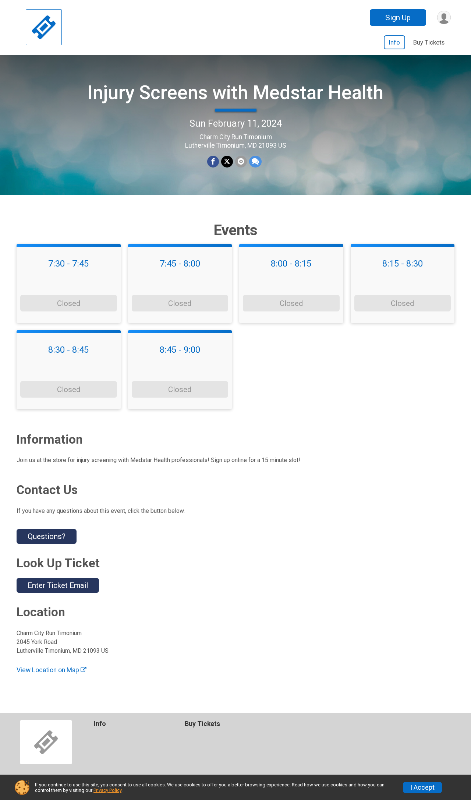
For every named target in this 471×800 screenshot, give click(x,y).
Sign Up (398, 17)
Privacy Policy (107, 790)
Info (394, 42)
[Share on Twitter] (227, 162)
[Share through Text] (255, 162)
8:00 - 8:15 (291, 263)
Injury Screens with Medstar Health (235, 92)
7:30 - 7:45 (68, 263)
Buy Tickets (429, 42)
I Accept (422, 787)
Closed (68, 303)
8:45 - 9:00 (180, 350)
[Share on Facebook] (213, 162)
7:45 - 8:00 (180, 263)
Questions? (46, 536)
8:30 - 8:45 (68, 350)
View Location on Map (49, 670)
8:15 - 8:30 (402, 263)
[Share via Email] (241, 162)
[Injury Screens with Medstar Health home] (44, 27)
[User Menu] (444, 17)
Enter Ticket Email (58, 585)
